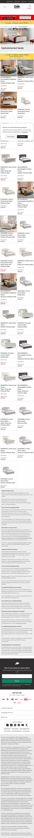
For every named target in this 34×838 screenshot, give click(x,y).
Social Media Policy (25, 728)
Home (1, 26)
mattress (18, 638)
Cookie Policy (7, 728)
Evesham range (16, 571)
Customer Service (6, 708)
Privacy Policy (15, 728)
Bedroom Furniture (9, 26)
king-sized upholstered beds (24, 538)
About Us (4, 717)
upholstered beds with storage (9, 553)
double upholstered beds (8, 538)
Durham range (5, 576)
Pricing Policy (7, 731)
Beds (16, 26)
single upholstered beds (21, 536)
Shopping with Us (7, 712)
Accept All (22, 136)
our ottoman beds (16, 561)
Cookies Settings (11, 136)
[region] (17, 132)
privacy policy (28, 684)
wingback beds (5, 617)
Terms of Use (26, 731)
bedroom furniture (21, 623)
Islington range (5, 582)
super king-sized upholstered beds (17, 542)
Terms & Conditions (17, 731)
